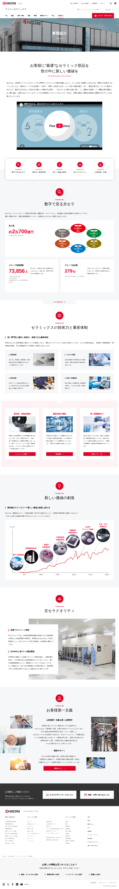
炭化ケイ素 (30, 831)
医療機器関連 (8, 828)
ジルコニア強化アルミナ (33, 833)
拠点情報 (58, 454)
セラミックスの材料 (32, 817)
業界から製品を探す (10, 817)
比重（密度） (68, 831)
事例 (35, 15)
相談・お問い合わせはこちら (99, 795)
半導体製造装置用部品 (10, 821)
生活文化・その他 (9, 843)
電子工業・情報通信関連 (11, 833)
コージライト (30, 836)
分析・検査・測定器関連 (11, 826)
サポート (102, 3)
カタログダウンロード (93, 842)
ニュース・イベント (93, 834)
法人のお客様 (84, 3)
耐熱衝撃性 (68, 838)
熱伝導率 (67, 836)
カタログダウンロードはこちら (61, 795)
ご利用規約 (93, 883)
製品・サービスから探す (29, 874)
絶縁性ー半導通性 (69, 841)
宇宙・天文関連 (9, 841)
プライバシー (102, 883)
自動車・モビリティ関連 (11, 836)
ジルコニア (30, 826)
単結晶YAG (49, 821)
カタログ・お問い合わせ (105, 15)
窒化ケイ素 (30, 828)
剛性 (66, 824)
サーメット (30, 838)
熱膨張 (67, 833)
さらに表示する (58, 302)
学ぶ (53, 15)
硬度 (66, 821)
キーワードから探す (75, 874)
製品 (12, 15)
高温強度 (67, 828)
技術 (29, 15)
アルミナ (29, 821)
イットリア (30, 841)
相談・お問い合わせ (93, 845)
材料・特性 (20, 15)
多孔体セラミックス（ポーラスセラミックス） (53, 832)
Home (4, 856)
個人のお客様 (74, 3)
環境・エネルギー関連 (10, 831)
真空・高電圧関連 (9, 838)
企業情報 (94, 3)
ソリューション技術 (21, 454)
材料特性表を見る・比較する (53, 837)
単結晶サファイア (31, 824)
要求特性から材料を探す (52, 840)
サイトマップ (112, 883)
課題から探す (95, 874)
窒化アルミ (49, 826)
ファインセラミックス (21, 856)
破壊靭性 (67, 826)
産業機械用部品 (9, 824)
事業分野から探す (53, 874)
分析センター (95, 454)
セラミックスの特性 (70, 817)
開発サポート (44, 15)
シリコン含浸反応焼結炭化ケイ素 (54, 828)
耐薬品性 (67, 843)
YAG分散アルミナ (50, 824)
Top (6, 15)
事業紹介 (60, 15)
